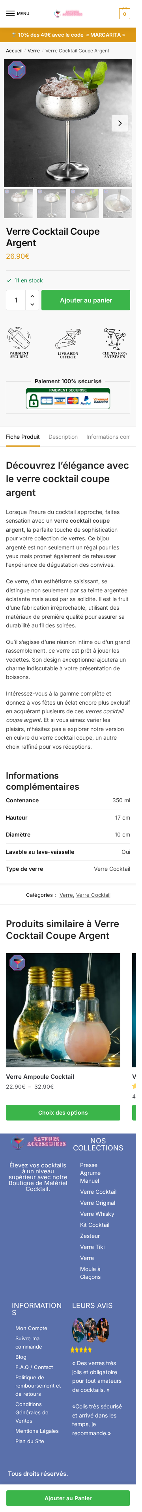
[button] (32, 296)
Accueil (14, 51)
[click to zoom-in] (68, 123)
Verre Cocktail (93, 895)
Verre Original (97, 1202)
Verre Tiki (92, 1246)
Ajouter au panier (86, 300)
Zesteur (90, 1235)
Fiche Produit (23, 436)
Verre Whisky (97, 1213)
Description (63, 436)
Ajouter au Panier (68, 1498)
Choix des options (63, 1112)
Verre (34, 51)
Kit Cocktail (94, 1224)
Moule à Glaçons (90, 1272)
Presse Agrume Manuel (90, 1172)
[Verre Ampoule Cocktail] (63, 1010)
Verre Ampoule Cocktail (40, 1076)
